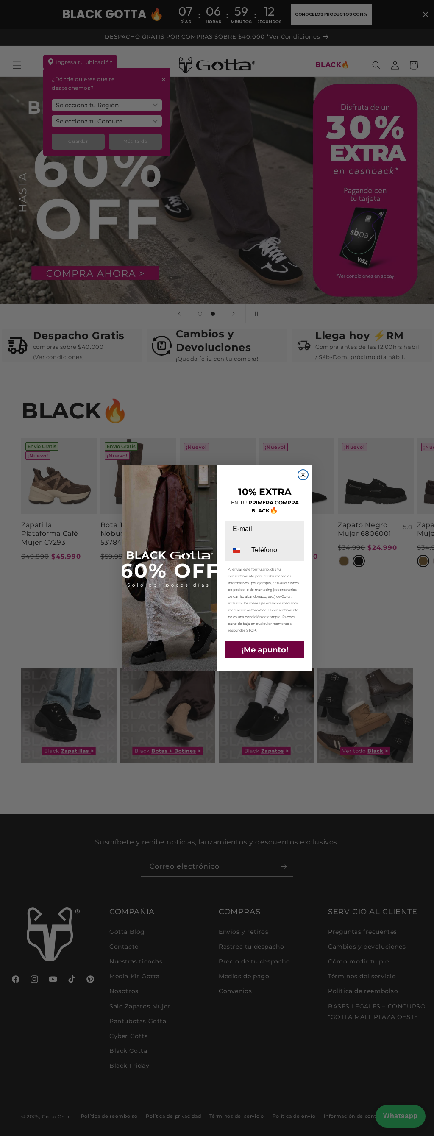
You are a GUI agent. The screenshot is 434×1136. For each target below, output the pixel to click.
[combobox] (237, 550)
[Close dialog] (303, 475)
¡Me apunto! (265, 649)
